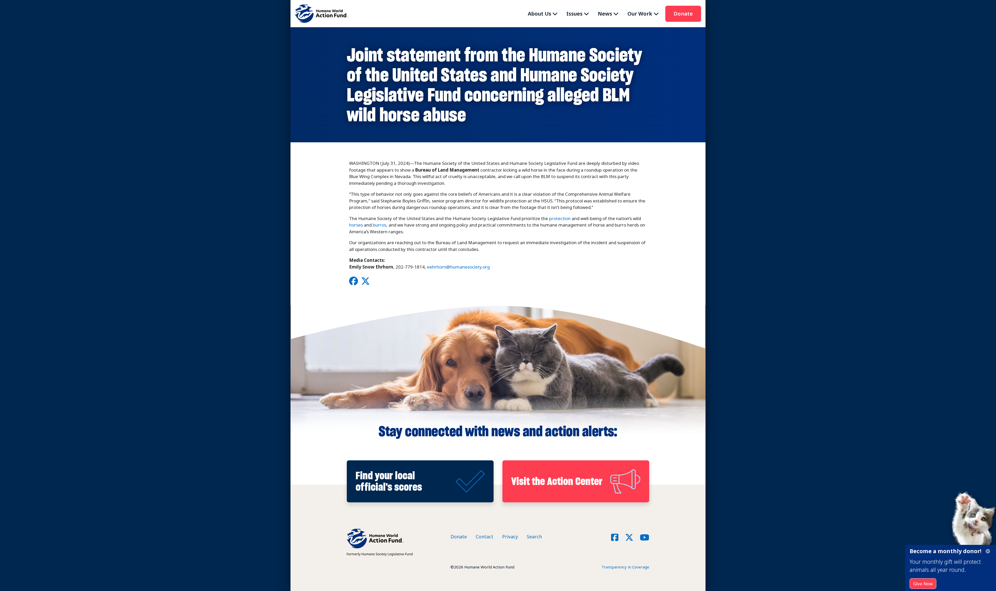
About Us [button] (539, 13)
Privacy (510, 536)
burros (379, 225)
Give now (923, 584)
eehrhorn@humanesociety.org (458, 267)
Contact (484, 536)
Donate (683, 13)
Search (534, 536)
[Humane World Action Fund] (321, 13)
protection (560, 218)
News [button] (605, 13)
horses (356, 225)
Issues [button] (574, 13)
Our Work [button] (639, 13)
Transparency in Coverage (625, 566)
